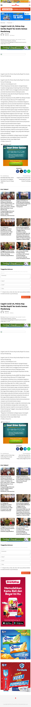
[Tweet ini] (21, 171)
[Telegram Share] (25, 171)
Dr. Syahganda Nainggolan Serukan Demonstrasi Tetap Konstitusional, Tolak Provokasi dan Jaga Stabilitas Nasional (6, 231)
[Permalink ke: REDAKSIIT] (2, 34)
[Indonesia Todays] (15, 5)
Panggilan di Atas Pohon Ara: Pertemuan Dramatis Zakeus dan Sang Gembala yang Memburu (7, 253)
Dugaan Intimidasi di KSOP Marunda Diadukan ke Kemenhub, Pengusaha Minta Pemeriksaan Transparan (23, 203)
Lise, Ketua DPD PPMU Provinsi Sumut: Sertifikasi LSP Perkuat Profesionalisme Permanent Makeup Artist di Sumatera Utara (23, 254)
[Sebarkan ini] (17, 171)
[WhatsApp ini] (28, 171)
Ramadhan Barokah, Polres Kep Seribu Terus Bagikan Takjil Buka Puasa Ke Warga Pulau (7, 179)
